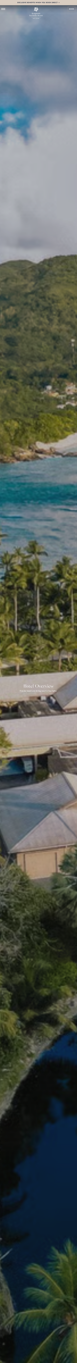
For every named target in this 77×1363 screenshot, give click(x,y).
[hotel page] (36, 9)
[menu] (3, 9)
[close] (59, 2)
